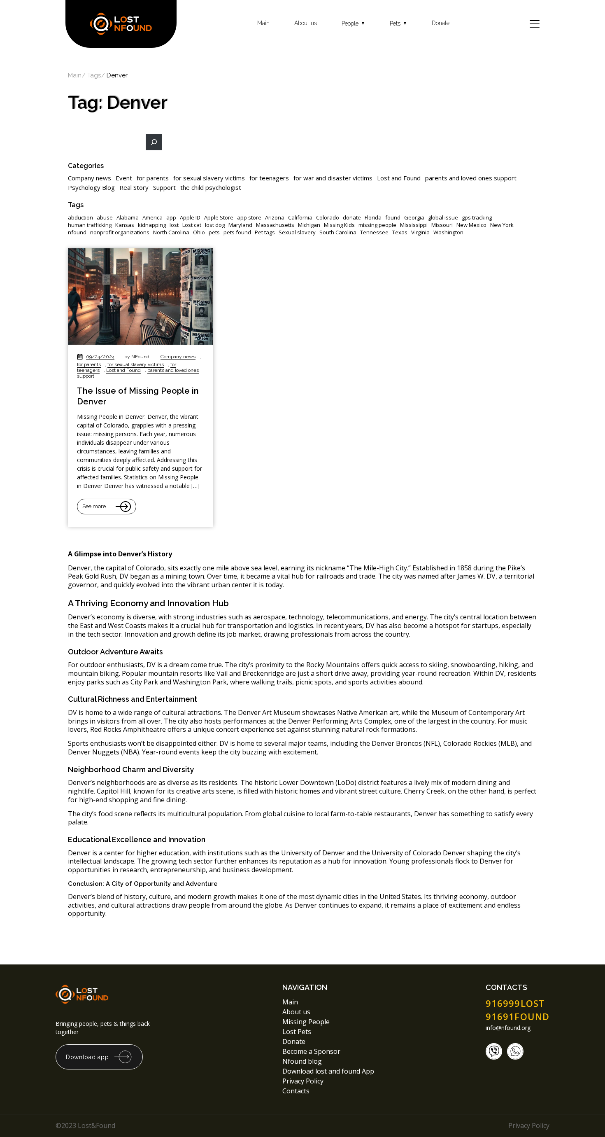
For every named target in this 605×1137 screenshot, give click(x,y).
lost (174, 225)
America (152, 217)
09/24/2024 (100, 357)
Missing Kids (339, 225)
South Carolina (337, 232)
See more (94, 506)
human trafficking (90, 225)
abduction (80, 217)
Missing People (306, 1021)
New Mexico (471, 225)
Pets (398, 24)
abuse (105, 217)
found (392, 217)
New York (502, 225)
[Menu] (535, 24)
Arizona (274, 217)
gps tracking (477, 217)
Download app (87, 1057)
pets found (237, 232)
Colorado (327, 217)
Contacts (295, 1090)
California (300, 217)
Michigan (309, 225)
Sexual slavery (297, 232)
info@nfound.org (508, 1028)
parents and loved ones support (471, 178)
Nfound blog (302, 1061)
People (353, 24)
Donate (440, 23)
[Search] (154, 142)
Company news (89, 178)
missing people (377, 225)
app (171, 217)
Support (164, 187)
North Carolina (171, 232)
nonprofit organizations (119, 232)
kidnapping (152, 225)
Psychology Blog (91, 187)
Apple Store (218, 217)
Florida (373, 217)
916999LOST (515, 1003)
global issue (443, 217)
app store (249, 217)
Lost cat (191, 225)
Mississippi (414, 225)
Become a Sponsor (311, 1051)
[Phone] (494, 1051)
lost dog (215, 225)
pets (214, 232)
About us (305, 23)
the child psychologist (210, 187)
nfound (77, 232)
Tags (94, 75)
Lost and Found (399, 178)
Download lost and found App (328, 1071)
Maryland (240, 225)
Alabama (127, 217)
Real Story (134, 187)
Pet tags (265, 232)
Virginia (420, 232)
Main (263, 23)
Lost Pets (296, 1031)
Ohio (199, 232)
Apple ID (190, 217)
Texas (399, 232)
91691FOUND (517, 1016)
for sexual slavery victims (209, 178)
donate (352, 217)
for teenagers (269, 178)
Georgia (414, 217)
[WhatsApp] (515, 1051)
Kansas (124, 225)
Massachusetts (275, 225)
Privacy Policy (303, 1081)
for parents (153, 178)
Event (124, 178)
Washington (448, 232)
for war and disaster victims (332, 178)
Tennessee (374, 232)
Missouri (442, 225)
